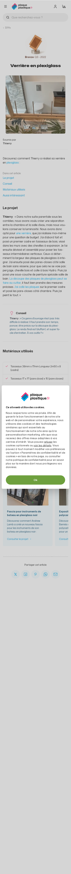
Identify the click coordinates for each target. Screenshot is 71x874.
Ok (35, 480)
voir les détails (42, 445)
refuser (48, 441)
